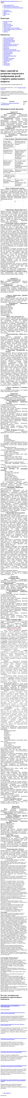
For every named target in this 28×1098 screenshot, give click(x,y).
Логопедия (6, 46)
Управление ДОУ (7, 59)
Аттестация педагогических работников (13, 7)
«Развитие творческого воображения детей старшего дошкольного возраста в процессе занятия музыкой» (13, 1013)
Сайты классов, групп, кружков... (11, 27)
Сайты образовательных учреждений (12, 29)
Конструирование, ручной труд (11, 44)
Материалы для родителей (9, 49)
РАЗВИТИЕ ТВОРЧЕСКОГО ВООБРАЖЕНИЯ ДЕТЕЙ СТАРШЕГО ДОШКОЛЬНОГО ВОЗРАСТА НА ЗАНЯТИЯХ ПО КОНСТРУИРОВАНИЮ (13, 1006)
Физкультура (6, 61)
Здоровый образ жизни (9, 41)
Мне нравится (6, 1093)
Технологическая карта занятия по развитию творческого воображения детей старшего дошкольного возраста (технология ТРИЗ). (13, 1066)
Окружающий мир (8, 53)
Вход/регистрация (7, 21)
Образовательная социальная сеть (11, 1)
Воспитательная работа (9, 40)
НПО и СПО (6, 14)
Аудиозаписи (6, 63)
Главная (5, 22)
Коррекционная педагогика (10, 45)
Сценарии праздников (8, 58)
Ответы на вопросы (8, 25)
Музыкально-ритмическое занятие (11, 50)
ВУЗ (4, 15)
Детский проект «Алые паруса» (11, 6)
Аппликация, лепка (8, 39)
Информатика (6, 43)
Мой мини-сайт (7, 24)
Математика (6, 48)
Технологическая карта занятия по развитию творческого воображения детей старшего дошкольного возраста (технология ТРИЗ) (13, 1052)
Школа (5, 12)
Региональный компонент (9, 55)
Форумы (5, 31)
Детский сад (6, 10)
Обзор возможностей (8, 5)
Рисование (6, 57)
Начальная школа (7, 11)
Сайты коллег (6, 30)
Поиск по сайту (7, 26)
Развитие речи (6, 54)
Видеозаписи (6, 64)
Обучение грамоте (7, 52)
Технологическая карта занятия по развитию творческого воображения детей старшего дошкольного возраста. (13, 1039)
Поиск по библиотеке (8, 37)
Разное (5, 62)
